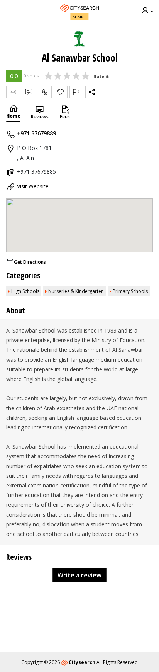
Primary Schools (130, 291)
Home (13, 116)
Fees (65, 116)
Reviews (40, 116)
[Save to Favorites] (61, 92)
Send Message (13, 92)
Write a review (79, 575)
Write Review (29, 92)
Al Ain (78, 16)
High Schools (25, 291)
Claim (45, 92)
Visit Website (33, 186)
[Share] (92, 92)
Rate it (101, 76)
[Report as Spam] (76, 92)
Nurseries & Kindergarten (76, 291)
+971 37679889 (36, 133)
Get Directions (30, 262)
